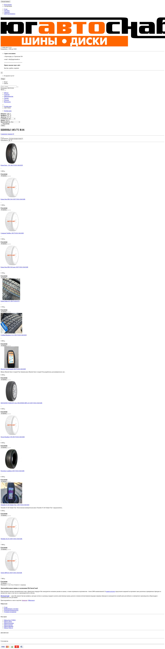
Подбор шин (8, 106)
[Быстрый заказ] (8, 481)
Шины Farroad (8, 624)
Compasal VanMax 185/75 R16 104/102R (12, 233)
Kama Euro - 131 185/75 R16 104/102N (12, 165)
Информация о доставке (11, 608)
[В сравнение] (10, 481)
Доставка (7, 10)
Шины (6, 93)
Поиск (2, 125)
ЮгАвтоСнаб (5, 596)
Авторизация (8, 6)
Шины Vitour (8, 621)
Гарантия (7, 12)
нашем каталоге (110, 591)
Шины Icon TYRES (10, 620)
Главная (6, 94)
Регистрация (8, 4)
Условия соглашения (10, 612)
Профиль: (4, 115)
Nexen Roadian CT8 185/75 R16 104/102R (13, 437)
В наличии (6, 123)
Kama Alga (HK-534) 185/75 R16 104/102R (13, 199)
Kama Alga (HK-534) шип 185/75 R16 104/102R (14, 267)
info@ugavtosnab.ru (9, 13)
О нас (5, 9)
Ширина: (3, 113)
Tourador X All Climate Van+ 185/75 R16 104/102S (15, 505)
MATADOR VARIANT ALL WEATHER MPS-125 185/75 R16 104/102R (21, 403)
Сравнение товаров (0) (7, 134)
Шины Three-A (8, 628)
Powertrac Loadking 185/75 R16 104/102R (12, 471)
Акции (6, 98)
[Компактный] (3, 137)
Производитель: (6, 122)
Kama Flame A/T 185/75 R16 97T (10, 301)
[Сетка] (1, 137)
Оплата (6, 100)
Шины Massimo (8, 626)
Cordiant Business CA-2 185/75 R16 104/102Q (14, 335)
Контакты (7, 102)
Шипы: (3, 120)
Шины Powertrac (9, 623)
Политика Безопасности (11, 610)
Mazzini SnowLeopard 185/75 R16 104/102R (13, 369)
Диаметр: (4, 117)
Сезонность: (4, 118)
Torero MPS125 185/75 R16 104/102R (11, 572)
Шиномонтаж (8, 96)
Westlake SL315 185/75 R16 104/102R (11, 538)
